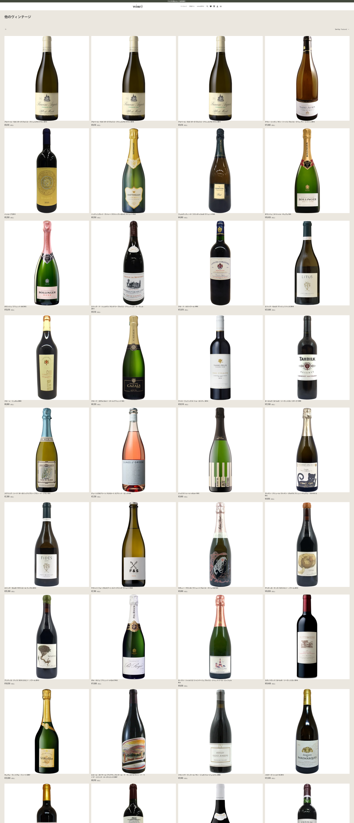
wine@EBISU (200, 6)
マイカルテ (183, 6)
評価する (192, 6)
